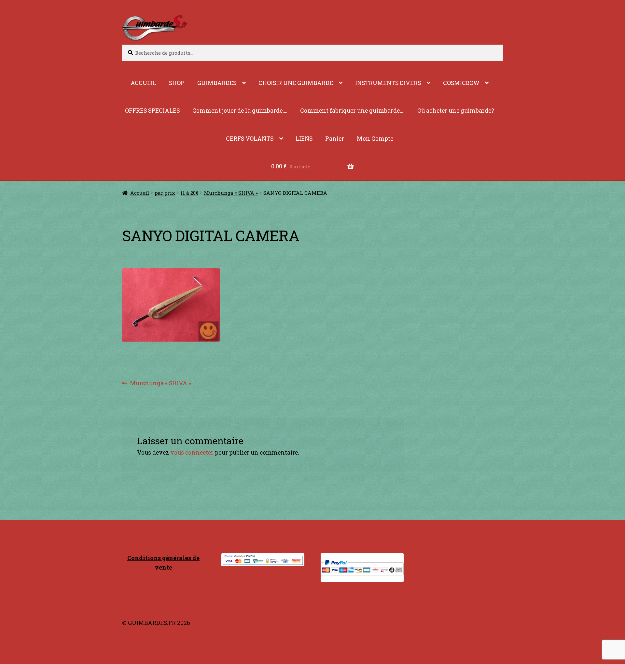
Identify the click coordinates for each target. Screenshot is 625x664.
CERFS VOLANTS (249, 138)
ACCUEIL (143, 83)
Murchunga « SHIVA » (231, 193)
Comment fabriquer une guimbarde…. (352, 110)
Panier (334, 138)
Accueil (139, 193)
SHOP (177, 83)
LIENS (304, 138)
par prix (165, 193)
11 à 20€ (189, 193)
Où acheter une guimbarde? (455, 110)
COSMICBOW (461, 83)
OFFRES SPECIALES (152, 110)
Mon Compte (375, 138)
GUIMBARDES (216, 83)
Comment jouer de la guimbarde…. (239, 110)
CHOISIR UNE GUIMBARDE (295, 83)
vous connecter (192, 452)
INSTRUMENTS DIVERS (388, 83)
